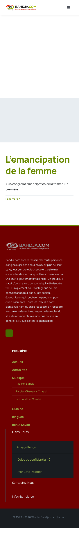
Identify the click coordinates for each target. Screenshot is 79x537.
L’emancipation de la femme (38, 165)
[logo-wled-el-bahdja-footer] (28, 242)
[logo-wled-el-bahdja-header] (22, 5)
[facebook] (9, 333)
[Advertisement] (39, 56)
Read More (12, 198)
